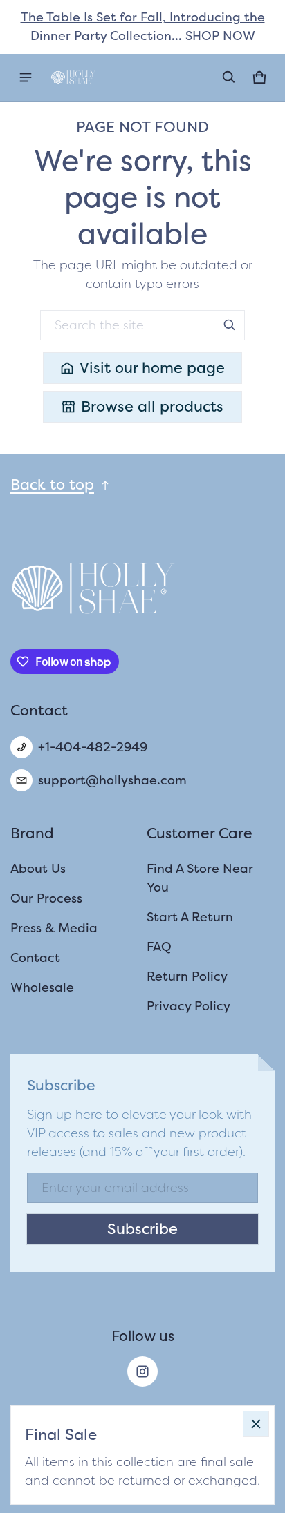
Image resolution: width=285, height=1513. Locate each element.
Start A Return (190, 917)
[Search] (229, 325)
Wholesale (42, 987)
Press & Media (54, 928)
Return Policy (187, 976)
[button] (229, 77)
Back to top (52, 484)
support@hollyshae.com (112, 780)
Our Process (46, 898)
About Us (38, 869)
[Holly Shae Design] (73, 77)
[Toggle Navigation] (25, 77)
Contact (35, 958)
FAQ (159, 947)
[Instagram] (142, 1371)
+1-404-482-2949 (92, 747)
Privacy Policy (188, 1006)
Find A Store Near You (200, 878)
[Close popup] (255, 1423)
